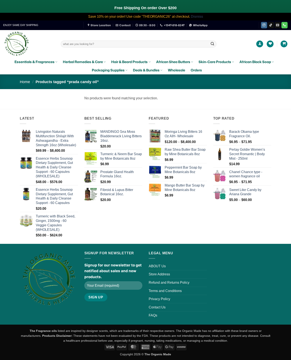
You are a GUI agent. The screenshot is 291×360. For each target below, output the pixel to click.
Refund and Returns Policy (169, 282)
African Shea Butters (173, 61)
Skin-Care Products (215, 61)
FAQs (153, 315)
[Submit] (212, 44)
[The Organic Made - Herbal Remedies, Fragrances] (28, 44)
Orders (196, 70)
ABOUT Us (157, 266)
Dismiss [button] (197, 16)
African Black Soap (255, 61)
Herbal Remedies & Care (83, 61)
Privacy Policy (159, 299)
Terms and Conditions (165, 291)
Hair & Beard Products (129, 61)
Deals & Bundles (146, 70)
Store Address (159, 274)
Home (25, 82)
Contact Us (157, 307)
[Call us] (284, 25)
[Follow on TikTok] (271, 25)
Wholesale (176, 70)
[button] (259, 44)
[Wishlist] (270, 44)
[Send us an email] (278, 25)
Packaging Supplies (108, 70)
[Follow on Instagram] (264, 25)
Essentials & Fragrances (34, 61)
